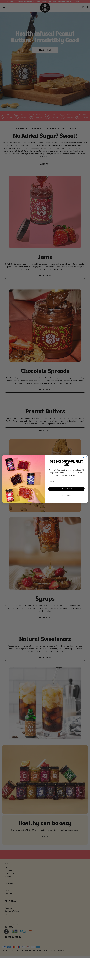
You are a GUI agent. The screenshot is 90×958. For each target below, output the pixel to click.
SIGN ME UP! (66, 489)
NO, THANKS (66, 495)
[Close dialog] (85, 457)
